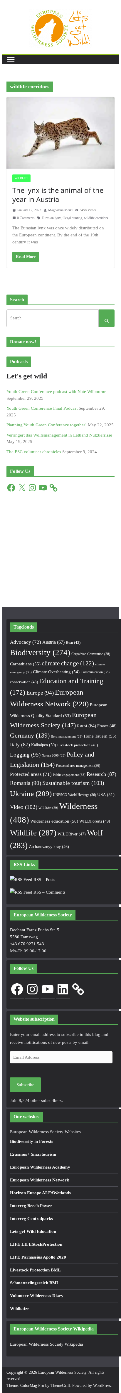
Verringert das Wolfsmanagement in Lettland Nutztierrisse (59, 435)
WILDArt (48, 807)
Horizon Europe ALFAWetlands (40, 1192)
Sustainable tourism (73, 783)
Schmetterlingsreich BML (34, 1282)
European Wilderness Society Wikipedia (46, 1344)
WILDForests (94, 821)
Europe (40, 693)
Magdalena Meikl (60, 210)
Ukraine (31, 793)
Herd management (67, 736)
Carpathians (25, 664)
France (107, 726)
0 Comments (26, 218)
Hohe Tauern (100, 736)
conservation (24, 682)
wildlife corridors (96, 218)
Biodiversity (40, 652)
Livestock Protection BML (35, 1270)
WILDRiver (72, 834)
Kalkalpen (43, 745)
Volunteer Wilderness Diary (36, 1295)
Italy (20, 744)
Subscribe (25, 1084)
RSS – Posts (43, 879)
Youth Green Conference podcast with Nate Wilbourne (56, 391)
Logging (25, 755)
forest (86, 725)
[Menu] (10, 59)
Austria (53, 642)
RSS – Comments (48, 892)
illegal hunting (72, 218)
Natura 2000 (53, 755)
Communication (95, 672)
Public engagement (69, 774)
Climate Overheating (56, 671)
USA (106, 794)
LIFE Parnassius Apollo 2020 (38, 1257)
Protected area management (78, 766)
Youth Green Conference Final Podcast (42, 408)
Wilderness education (54, 821)
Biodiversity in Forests (31, 1141)
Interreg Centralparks (31, 1218)
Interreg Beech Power (31, 1205)
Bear (73, 642)
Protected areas (31, 774)
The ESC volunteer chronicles (33, 451)
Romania (25, 783)
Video (23, 807)
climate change (68, 663)
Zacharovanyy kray (49, 847)
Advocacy (25, 642)
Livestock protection (77, 745)
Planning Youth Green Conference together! (46, 425)
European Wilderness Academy (40, 1167)
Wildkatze (19, 1308)
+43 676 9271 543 (27, 944)
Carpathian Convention (90, 654)
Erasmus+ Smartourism (33, 1154)
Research (101, 774)
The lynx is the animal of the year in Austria (57, 194)
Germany (30, 735)
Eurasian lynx (51, 218)
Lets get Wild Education (33, 1231)
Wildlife (21, 178)
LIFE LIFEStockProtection (36, 1244)
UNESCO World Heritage (74, 795)
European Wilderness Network (39, 1180)
